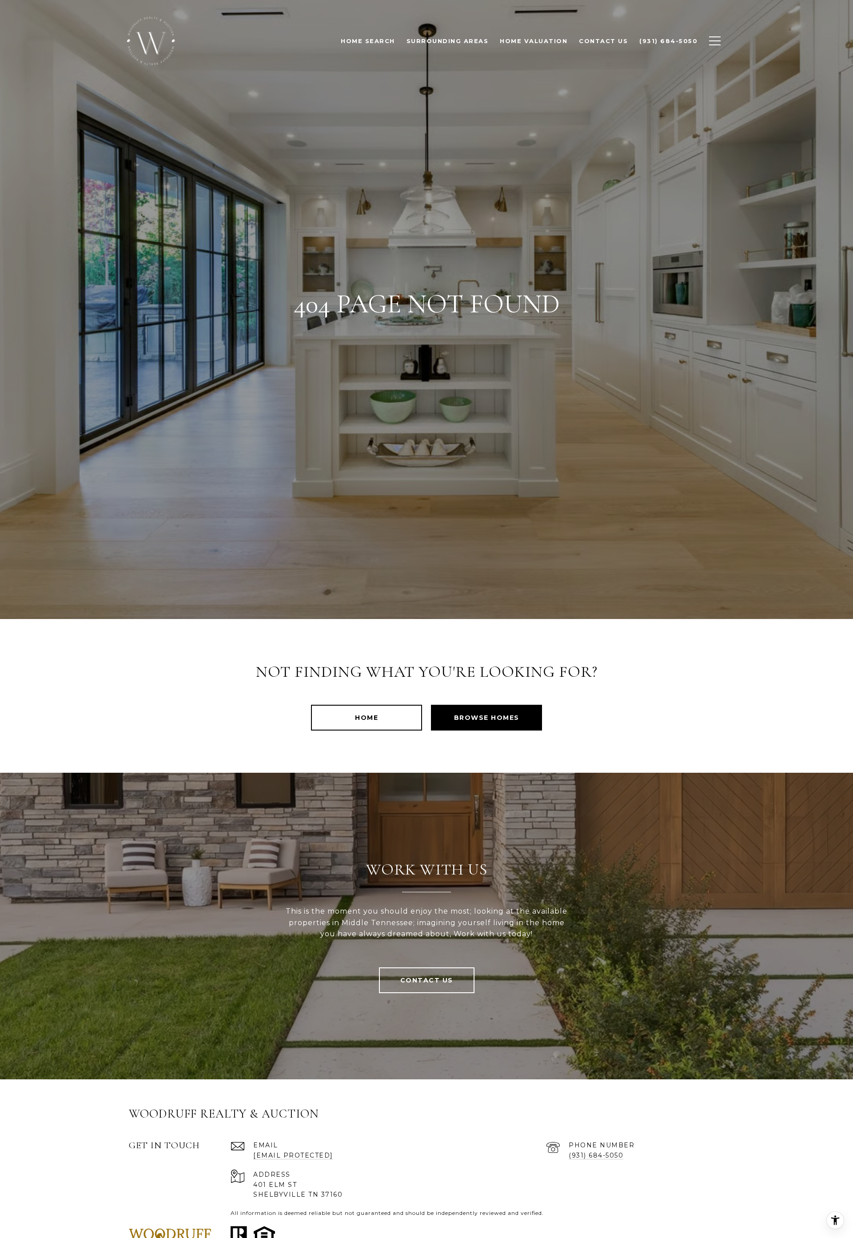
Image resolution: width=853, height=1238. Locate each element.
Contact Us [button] (426, 980)
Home (366, 718)
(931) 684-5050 (596, 1155)
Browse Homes (486, 718)
